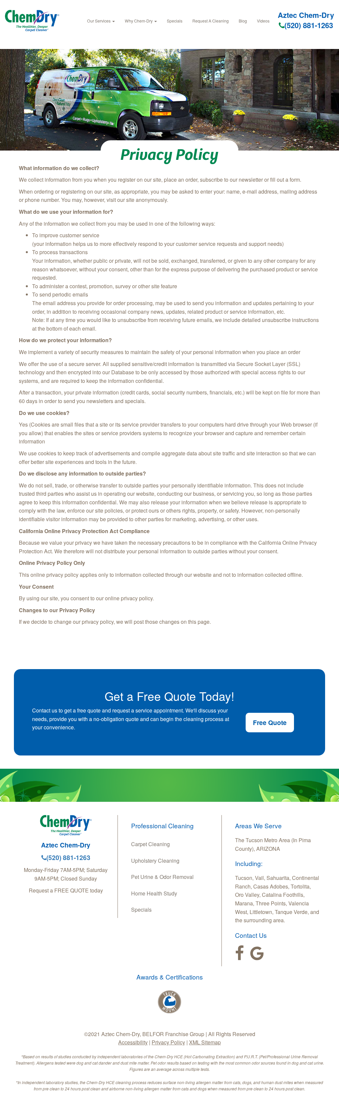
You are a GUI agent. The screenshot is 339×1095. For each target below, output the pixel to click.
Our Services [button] (99, 20)
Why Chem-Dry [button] (139, 20)
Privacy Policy (168, 1042)
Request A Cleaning (210, 20)
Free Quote (270, 722)
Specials (174, 20)
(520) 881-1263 (308, 25)
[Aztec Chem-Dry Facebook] (239, 953)
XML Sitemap (205, 1042)
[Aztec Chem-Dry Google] (257, 953)
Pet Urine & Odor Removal (162, 877)
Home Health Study (154, 893)
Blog (243, 20)
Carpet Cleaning (150, 844)
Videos (263, 20)
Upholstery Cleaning (155, 860)
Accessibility (133, 1042)
